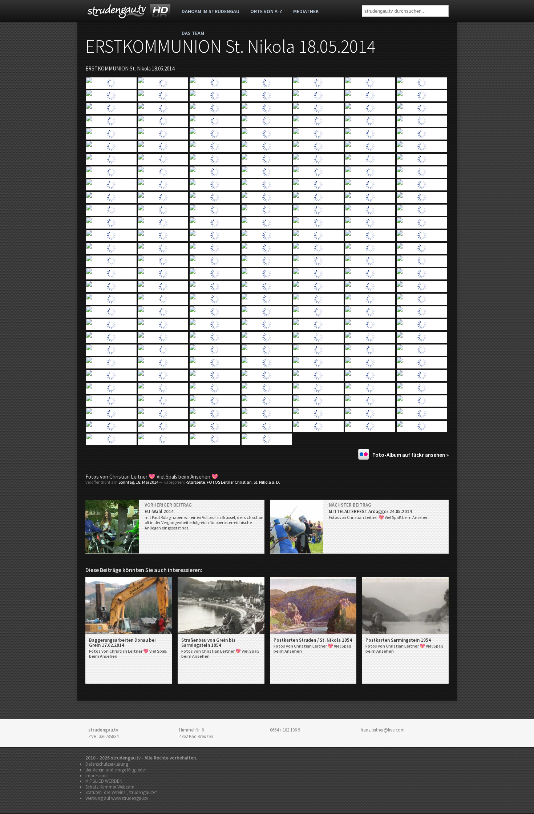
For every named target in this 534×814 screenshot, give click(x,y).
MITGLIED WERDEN (103, 781)
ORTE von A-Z (266, 11)
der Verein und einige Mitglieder (115, 770)
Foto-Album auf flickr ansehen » (410, 454)
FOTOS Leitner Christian (229, 482)
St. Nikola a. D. (267, 482)
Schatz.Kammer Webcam (109, 787)
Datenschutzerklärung (106, 764)
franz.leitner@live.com (383, 730)
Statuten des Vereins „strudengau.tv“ (121, 792)
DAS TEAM (193, 33)
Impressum (96, 776)
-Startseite (195, 482)
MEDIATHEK (306, 11)
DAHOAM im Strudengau (210, 11)
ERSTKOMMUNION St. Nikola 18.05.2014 (230, 46)
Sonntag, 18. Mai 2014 (138, 482)
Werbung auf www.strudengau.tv (116, 798)
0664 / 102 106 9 (285, 730)
